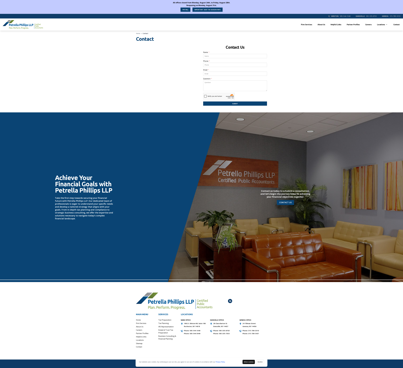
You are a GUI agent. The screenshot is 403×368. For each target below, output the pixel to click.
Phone (206, 61)
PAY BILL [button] (185, 10)
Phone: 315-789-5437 (251, 333)
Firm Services (306, 24)
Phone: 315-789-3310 (251, 330)
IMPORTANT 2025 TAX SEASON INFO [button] (207, 10)
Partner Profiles (353, 24)
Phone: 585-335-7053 (221, 333)
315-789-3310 (395, 16)
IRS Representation (166, 327)
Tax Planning (163, 323)
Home (138, 33)
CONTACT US (285, 202)
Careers (368, 24)
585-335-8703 (371, 16)
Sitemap (139, 343)
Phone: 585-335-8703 (221, 330)
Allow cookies (249, 362)
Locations (381, 24)
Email (206, 70)
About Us (321, 24)
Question (207, 79)
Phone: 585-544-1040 (192, 330)
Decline (260, 362)
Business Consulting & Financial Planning (167, 337)
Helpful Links (336, 24)
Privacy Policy (220, 362)
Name (206, 52)
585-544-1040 (345, 16)
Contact (396, 24)
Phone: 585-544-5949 (192, 333)
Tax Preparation (164, 320)
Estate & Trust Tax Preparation (165, 331)
